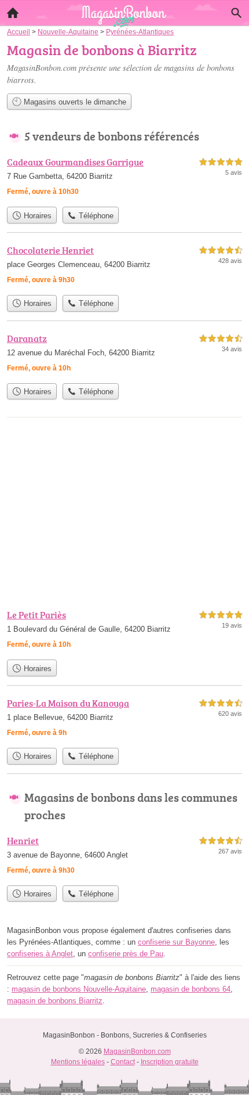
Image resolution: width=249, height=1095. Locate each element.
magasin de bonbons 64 (190, 989)
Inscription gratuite (170, 1062)
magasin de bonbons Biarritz (54, 1000)
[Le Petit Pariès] (124, 631)
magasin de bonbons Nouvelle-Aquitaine (79, 989)
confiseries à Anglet (40, 953)
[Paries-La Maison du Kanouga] (124, 719)
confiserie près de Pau (125, 953)
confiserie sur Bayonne (176, 942)
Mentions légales (78, 1062)
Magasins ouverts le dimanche (73, 102)
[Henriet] (124, 856)
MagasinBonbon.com (137, 1051)
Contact (123, 1062)
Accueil (12, 13)
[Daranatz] (124, 354)
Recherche (236, 13)
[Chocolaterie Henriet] (124, 266)
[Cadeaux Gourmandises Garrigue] (124, 178)
